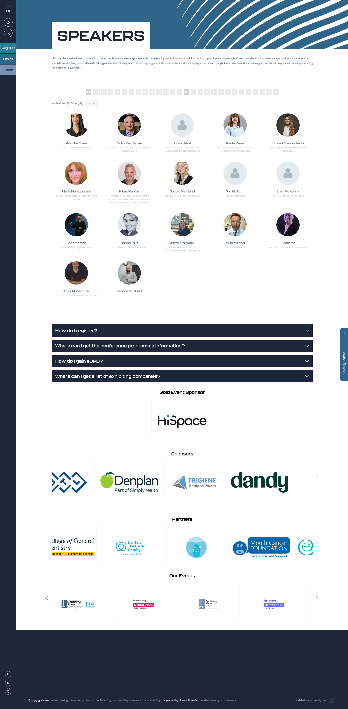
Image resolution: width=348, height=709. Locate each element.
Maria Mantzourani (76, 191)
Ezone (8, 69)
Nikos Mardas (129, 191)
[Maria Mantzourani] (76, 173)
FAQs (141, 681)
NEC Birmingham (235, 655)
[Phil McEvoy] (235, 173)
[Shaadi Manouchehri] (288, 125)
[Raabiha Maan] (76, 125)
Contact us (145, 686)
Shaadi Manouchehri (288, 143)
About (142, 691)
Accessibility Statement (127, 700)
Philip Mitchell (235, 242)
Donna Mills (129, 242)
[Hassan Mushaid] (129, 273)
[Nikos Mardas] (129, 173)
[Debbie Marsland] (182, 173)
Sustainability (152, 700)
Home (12, 22)
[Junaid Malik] (182, 125)
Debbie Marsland (182, 191)
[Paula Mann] (235, 125)
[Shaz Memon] (76, 224)
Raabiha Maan (76, 143)
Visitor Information (149, 657)
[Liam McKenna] (288, 173)
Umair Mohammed (76, 291)
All (88, 92)
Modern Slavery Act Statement (218, 700)
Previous (47, 476)
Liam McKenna (288, 191)
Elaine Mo (288, 242)
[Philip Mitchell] (235, 224)
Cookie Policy (103, 700)
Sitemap (143, 695)
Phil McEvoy (235, 191)
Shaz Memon (76, 242)
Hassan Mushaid (129, 291)
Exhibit (8, 59)
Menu (8, 11)
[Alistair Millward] (182, 224)
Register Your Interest (151, 667)
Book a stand (146, 671)
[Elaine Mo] (288, 224)
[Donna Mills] (129, 224)
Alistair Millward (182, 242)
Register (8, 48)
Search (12, 33)
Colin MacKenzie (129, 143)
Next (317, 476)
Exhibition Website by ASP (311, 700)
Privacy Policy (60, 700)
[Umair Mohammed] (76, 273)
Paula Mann (235, 143)
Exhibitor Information (150, 662)
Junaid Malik (182, 143)
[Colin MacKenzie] (129, 125)
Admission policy (148, 676)
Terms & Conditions (82, 700)
